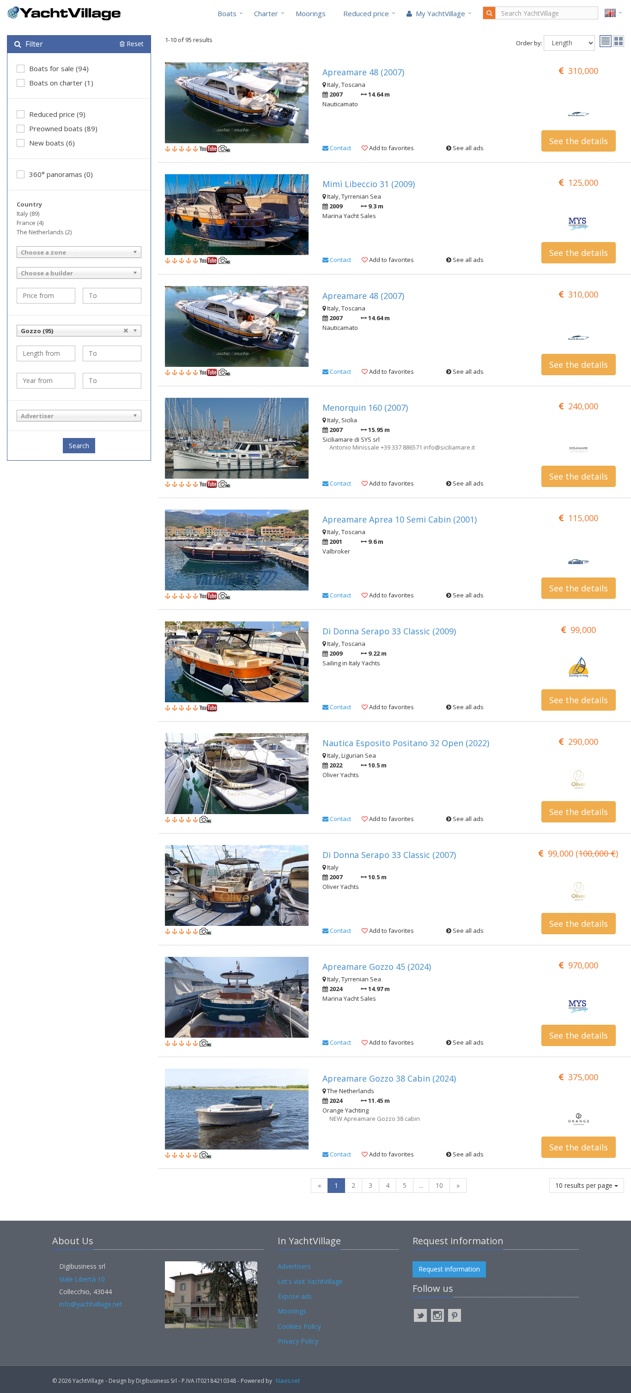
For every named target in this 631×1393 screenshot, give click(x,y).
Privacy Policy (298, 1341)
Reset (134, 43)
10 (439, 1185)
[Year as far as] (112, 381)
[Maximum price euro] (112, 296)
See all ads (467, 148)
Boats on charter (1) (61, 82)
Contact (339, 148)
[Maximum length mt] (112, 353)
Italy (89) (28, 213)
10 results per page (584, 1185)
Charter (266, 13)
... (421, 1185)
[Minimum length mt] (46, 353)
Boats (227, 13)
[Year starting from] (46, 381)
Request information (449, 1269)
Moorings (311, 13)
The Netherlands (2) (44, 232)
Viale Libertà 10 (82, 1279)
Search (79, 445)
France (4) (30, 223)
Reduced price (366, 13)
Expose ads (295, 1296)
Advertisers (294, 1266)
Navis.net (288, 1381)
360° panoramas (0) (61, 174)
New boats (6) (52, 142)
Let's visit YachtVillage (310, 1281)
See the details (578, 140)
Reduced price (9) (57, 114)
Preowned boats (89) (63, 128)
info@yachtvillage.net (90, 1304)
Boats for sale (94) (59, 68)
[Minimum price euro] (46, 296)
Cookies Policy (299, 1326)
